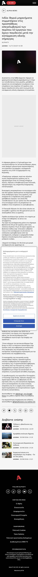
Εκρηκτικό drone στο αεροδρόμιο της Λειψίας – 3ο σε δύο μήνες (24, 454)
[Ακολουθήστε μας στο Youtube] (24, 491)
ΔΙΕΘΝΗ (5, 46)
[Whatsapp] (26, 410)
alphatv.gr (19, 394)
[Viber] (20, 410)
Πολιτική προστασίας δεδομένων (19, 538)
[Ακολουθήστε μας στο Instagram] (19, 491)
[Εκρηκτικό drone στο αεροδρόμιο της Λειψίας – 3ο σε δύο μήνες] (7, 454)
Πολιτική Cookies (19, 530)
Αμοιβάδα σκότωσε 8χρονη (23, 434)
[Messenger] (9, 410)
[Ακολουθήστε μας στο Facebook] (8, 491)
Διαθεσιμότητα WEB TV (19, 542)
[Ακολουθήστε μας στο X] (30, 491)
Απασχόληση (19, 519)
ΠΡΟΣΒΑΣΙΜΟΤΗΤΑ (19, 549)
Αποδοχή (19, 326)
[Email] (31, 410)
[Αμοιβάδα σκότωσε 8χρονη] (7, 436)
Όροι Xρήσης (19, 534)
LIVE (12, 3)
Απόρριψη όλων (19, 321)
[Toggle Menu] (34, 3)
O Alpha (19, 504)
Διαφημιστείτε (19, 511)
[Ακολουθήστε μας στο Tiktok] (13, 491)
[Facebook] (4, 410)
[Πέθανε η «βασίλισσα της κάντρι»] (7, 426)
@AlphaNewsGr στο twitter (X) (24, 402)
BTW (22, 570)
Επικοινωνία (19, 507)
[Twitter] (15, 410)
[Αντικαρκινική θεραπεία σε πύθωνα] (7, 445)
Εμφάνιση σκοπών (19, 316)
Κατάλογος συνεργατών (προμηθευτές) (15, 310)
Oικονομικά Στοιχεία (19, 515)
